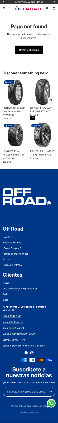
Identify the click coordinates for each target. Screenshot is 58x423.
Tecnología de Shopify (37, 406)
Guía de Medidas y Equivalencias (20, 288)
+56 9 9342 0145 (12, 316)
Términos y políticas (29, 412)
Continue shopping (29, 49)
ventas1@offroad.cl (13, 322)
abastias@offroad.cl (13, 328)
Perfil (5, 294)
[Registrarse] (50, 391)
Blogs (5, 299)
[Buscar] (10, 8)
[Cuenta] (47, 8)
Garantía (7, 259)
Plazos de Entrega (12, 264)
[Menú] (3, 8)
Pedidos (7, 283)
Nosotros (7, 237)
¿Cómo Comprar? (12, 248)
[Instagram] (32, 353)
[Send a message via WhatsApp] (51, 403)
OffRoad (22, 406)
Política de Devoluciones (15, 253)
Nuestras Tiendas (12, 242)
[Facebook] (26, 353)
